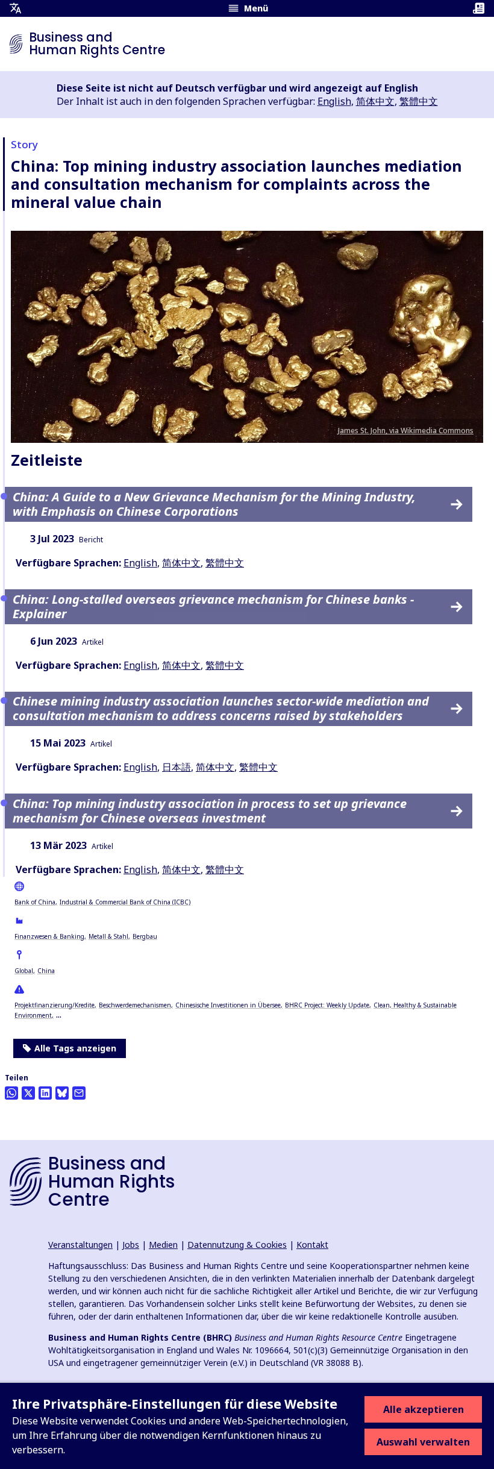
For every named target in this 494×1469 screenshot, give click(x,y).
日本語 (176, 767)
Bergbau (145, 936)
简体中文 (375, 101)
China (46, 970)
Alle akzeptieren (423, 1409)
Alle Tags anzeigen (75, 1048)
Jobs (130, 1244)
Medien (163, 1244)
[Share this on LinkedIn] (45, 1093)
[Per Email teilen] (79, 1093)
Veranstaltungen (80, 1244)
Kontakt (312, 1244)
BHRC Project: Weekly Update (327, 1005)
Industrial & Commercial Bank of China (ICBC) (125, 902)
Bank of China (34, 902)
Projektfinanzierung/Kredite (54, 1005)
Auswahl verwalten (423, 1442)
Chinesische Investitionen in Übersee (228, 1005)
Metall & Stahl (108, 936)
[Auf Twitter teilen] (28, 1093)
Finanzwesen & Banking (49, 936)
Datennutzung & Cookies (237, 1244)
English (334, 101)
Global (23, 970)
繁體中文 (418, 101)
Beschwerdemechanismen (135, 1005)
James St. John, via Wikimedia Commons (406, 430)
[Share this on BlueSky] (62, 1093)
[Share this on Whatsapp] (11, 1093)
